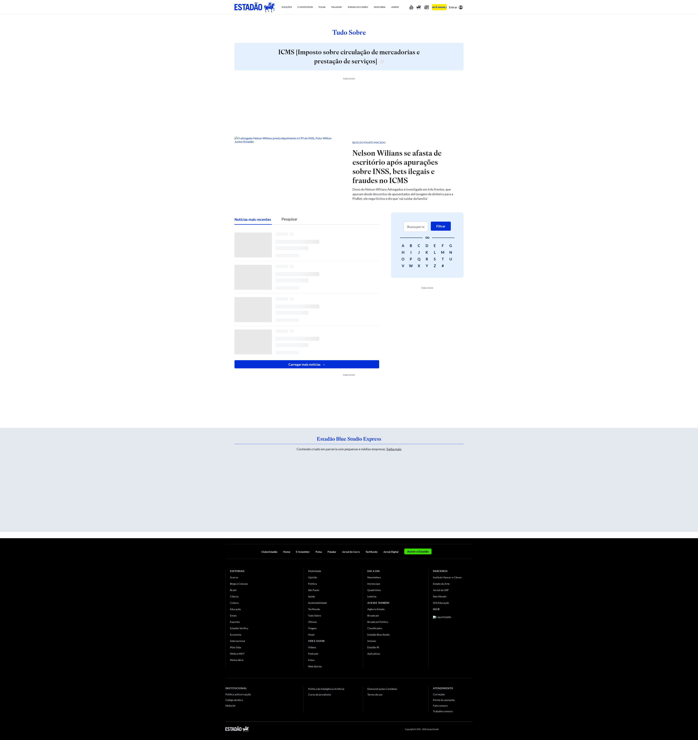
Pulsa (319, 551)
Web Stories (315, 666)
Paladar (332, 551)
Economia (235, 634)
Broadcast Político (377, 621)
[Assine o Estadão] (439, 7)
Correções (439, 694)
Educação (235, 609)
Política (312, 583)
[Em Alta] (411, 7)
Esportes (235, 621)
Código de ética (234, 699)
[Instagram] (462, 729)
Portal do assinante (444, 699)
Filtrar (440, 226)
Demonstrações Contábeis (382, 688)
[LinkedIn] (471, 729)
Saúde (311, 596)
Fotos (311, 660)
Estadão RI (373, 647)
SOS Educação (441, 602)
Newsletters (374, 577)
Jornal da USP (441, 590)
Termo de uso (374, 694)
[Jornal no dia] (447, 640)
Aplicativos (373, 653)
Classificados (374, 628)
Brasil (233, 590)
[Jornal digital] (426, 7)
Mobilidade (314, 571)
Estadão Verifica (239, 628)
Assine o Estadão (418, 551)
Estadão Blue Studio (378, 634)
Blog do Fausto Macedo (369, 142)
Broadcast (373, 615)
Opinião (312, 577)
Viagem (312, 628)
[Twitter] (453, 729)
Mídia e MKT (237, 653)
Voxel (311, 634)
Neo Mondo (439, 596)
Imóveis (371, 640)
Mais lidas (235, 647)
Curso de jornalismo (319, 694)
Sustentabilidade (317, 602)
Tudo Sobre (314, 615)
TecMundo (372, 551)
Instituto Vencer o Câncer (447, 577)
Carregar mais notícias (304, 364)
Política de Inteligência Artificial (326, 688)
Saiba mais (394, 449)
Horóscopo (373, 583)
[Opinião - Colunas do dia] (419, 7)
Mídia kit (230, 705)
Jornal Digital (390, 551)
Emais (233, 615)
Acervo (234, 577)
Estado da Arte (441, 583)
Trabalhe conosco (443, 711)
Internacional (237, 640)
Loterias (371, 596)
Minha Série (236, 660)
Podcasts (313, 653)
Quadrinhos (374, 590)
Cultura (234, 602)
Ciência (234, 596)
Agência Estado (376, 609)
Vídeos (312, 647)
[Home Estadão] (254, 7)
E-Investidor (303, 551)
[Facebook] (445, 729)
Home (286, 551)
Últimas (312, 621)
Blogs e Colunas (239, 583)
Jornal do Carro (351, 551)
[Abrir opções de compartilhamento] (455, 142)
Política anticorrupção (238, 694)
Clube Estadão (269, 551)
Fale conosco (440, 705)
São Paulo (313, 590)
